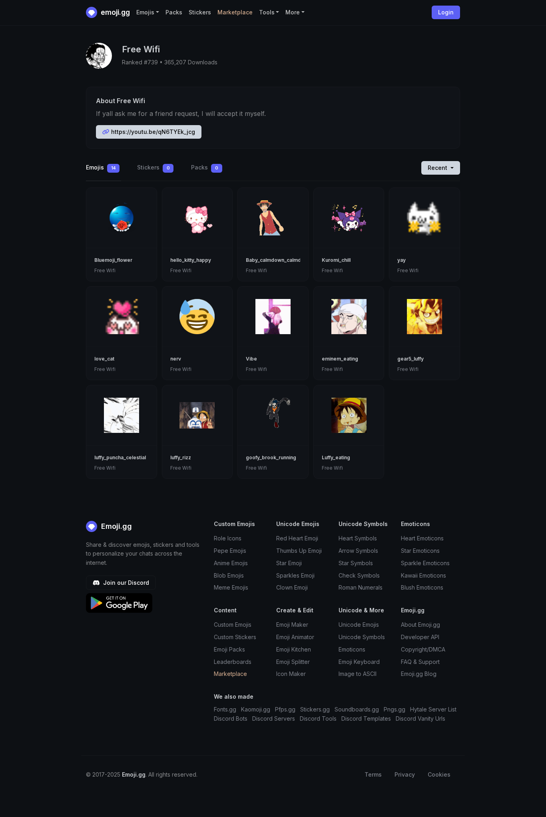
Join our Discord (125, 582)
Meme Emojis (231, 587)
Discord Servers (273, 718)
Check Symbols (359, 575)
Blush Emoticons (422, 587)
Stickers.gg (315, 709)
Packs (173, 12)
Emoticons (352, 649)
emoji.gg (114, 12)
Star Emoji (289, 563)
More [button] (292, 12)
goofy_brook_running (271, 457)
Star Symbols (356, 563)
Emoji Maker (292, 624)
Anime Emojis (231, 563)
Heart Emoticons (422, 538)
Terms (373, 774)
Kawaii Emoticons (423, 575)
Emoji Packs (229, 649)
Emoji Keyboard (359, 661)
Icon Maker (291, 673)
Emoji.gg (115, 526)
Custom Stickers (235, 637)
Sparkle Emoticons (425, 563)
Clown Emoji (292, 587)
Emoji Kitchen (293, 649)
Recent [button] (438, 167)
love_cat (104, 359)
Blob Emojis (229, 575)
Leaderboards (232, 661)
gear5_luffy (410, 359)
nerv (175, 359)
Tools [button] (267, 12)
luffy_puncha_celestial (120, 457)
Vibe (251, 359)
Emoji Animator (295, 637)
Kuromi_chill (336, 260)
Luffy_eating (336, 457)
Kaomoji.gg (255, 709)
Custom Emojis (232, 624)
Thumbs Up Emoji (299, 550)
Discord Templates (366, 718)
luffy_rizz (180, 457)
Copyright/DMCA (423, 649)
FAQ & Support (420, 661)
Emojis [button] (145, 12)
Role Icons (227, 538)
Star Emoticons (420, 550)
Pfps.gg (285, 709)
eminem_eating (340, 359)
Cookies (439, 774)
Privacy (405, 774)
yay (401, 260)
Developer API (420, 637)
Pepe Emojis (230, 550)
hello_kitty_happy (190, 260)
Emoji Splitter (293, 661)
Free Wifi (105, 270)
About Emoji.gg (420, 624)
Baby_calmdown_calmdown (278, 260)
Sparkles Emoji (295, 575)
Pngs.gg (394, 709)
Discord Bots (230, 718)
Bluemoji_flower (113, 260)
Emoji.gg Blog (418, 673)
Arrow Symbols (358, 550)
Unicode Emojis (359, 624)
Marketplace (235, 12)
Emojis (101, 167)
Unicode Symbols (362, 637)
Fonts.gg (225, 709)
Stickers (200, 12)
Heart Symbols (358, 538)
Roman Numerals (361, 587)
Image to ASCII (358, 673)
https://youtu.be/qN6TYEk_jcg (152, 131)
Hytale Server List (433, 709)
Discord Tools (318, 718)
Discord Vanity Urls (420, 718)
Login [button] (446, 12)
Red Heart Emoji (297, 538)
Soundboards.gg (357, 709)
